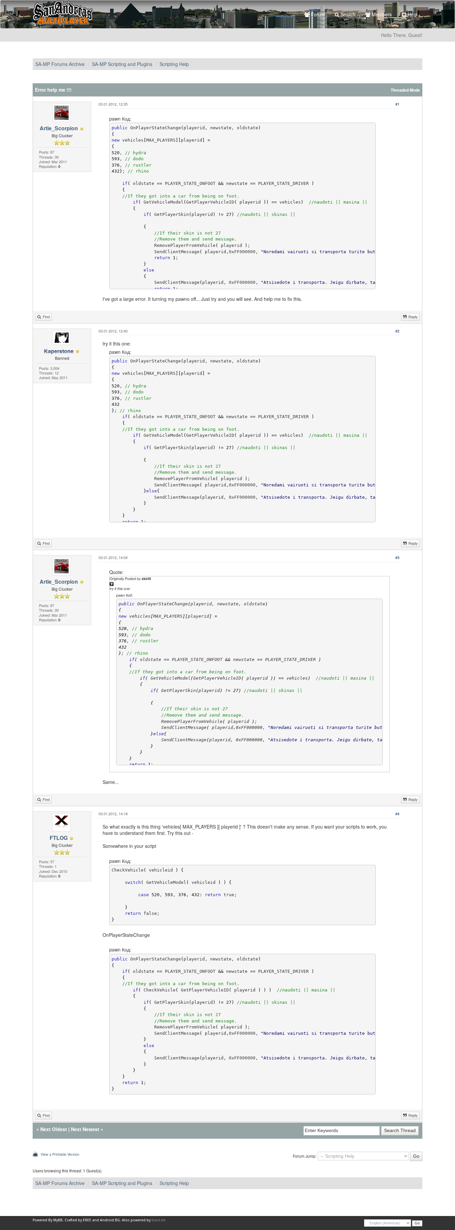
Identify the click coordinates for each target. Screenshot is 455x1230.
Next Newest (85, 1129)
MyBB (58, 1220)
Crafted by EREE (78, 1220)
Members (381, 14)
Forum (317, 14)
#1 (397, 104)
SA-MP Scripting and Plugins (122, 64)
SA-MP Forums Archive (60, 64)
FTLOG (59, 838)
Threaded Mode (405, 90)
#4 (397, 813)
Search (347, 14)
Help (411, 14)
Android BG (110, 1220)
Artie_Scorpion (59, 128)
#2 (397, 330)
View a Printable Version (60, 1154)
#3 (397, 557)
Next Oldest (53, 1129)
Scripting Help (174, 64)
